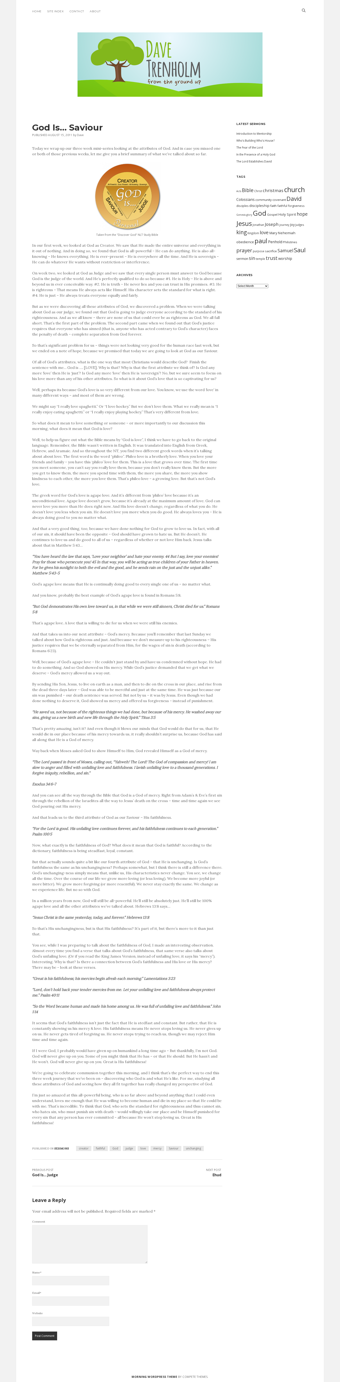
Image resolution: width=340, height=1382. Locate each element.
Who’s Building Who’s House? (255, 141)
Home (37, 11)
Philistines (290, 242)
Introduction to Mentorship (254, 134)
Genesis (241, 214)
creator (84, 1148)
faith (273, 206)
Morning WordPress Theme (154, 1377)
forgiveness (296, 206)
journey (284, 225)
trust (272, 258)
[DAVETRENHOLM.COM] (170, 92)
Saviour (174, 1148)
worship (285, 258)
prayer (244, 250)
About (95, 11)
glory (249, 214)
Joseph (272, 224)
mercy (157, 1148)
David (294, 198)
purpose (258, 251)
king (241, 232)
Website (37, 1313)
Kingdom (253, 233)
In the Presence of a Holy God (255, 154)
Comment (38, 1221)
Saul (300, 250)
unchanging (193, 1148)
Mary (273, 232)
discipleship (259, 205)
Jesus (244, 223)
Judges (299, 225)
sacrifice (271, 251)
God (115, 1148)
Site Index (55, 11)
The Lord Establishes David (254, 161)
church (294, 189)
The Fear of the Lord (249, 147)
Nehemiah (286, 232)
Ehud (217, 1174)
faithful (100, 1148)
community (263, 200)
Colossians (245, 199)
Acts (238, 191)
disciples (242, 206)
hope (302, 214)
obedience (245, 242)
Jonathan (258, 225)
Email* (36, 1293)
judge (129, 1148)
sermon (242, 258)
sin (252, 258)
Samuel (285, 250)
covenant (279, 200)
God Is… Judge (45, 1174)
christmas (273, 190)
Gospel (272, 214)
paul (261, 241)
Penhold (275, 241)
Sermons (61, 1148)
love (143, 1148)
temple (260, 259)
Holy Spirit (287, 214)
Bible (247, 190)
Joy (292, 224)
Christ (258, 191)
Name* (36, 1272)
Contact (76, 11)
